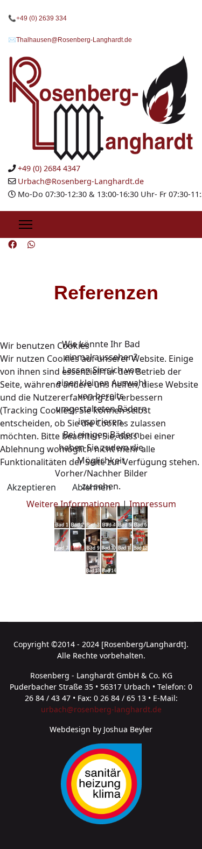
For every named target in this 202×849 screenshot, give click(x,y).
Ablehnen (91, 487)
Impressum (152, 504)
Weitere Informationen (73, 504)
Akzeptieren (31, 487)
